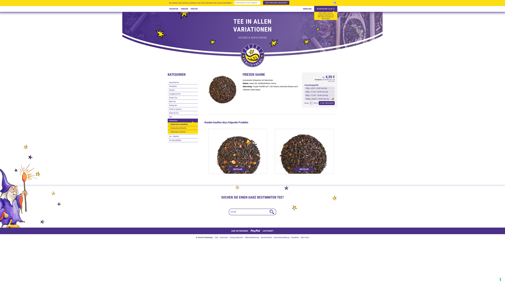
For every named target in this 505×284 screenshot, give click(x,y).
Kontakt (194, 9)
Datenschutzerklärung (282, 237)
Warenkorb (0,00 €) (326, 9)
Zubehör (184, 9)
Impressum (224, 237)
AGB (216, 237)
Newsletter (295, 237)
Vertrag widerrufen (237, 237)
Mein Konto (305, 237)
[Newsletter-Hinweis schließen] (334, 2)
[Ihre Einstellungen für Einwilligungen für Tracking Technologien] (500, 279)
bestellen (237, 169)
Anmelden (307, 9)
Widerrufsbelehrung (252, 237)
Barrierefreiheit (266, 237)
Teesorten (173, 9)
